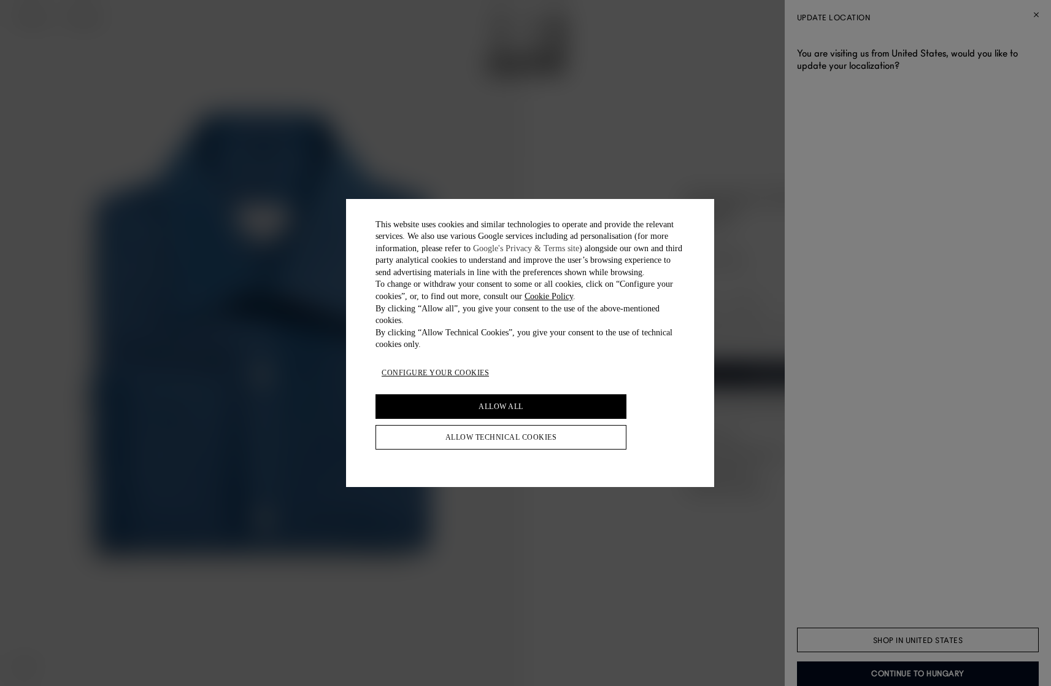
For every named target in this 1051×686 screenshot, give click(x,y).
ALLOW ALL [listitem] (501, 406)
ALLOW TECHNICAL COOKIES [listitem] (501, 437)
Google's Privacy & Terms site (526, 248)
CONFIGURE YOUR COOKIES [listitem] (435, 372)
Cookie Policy (549, 296)
